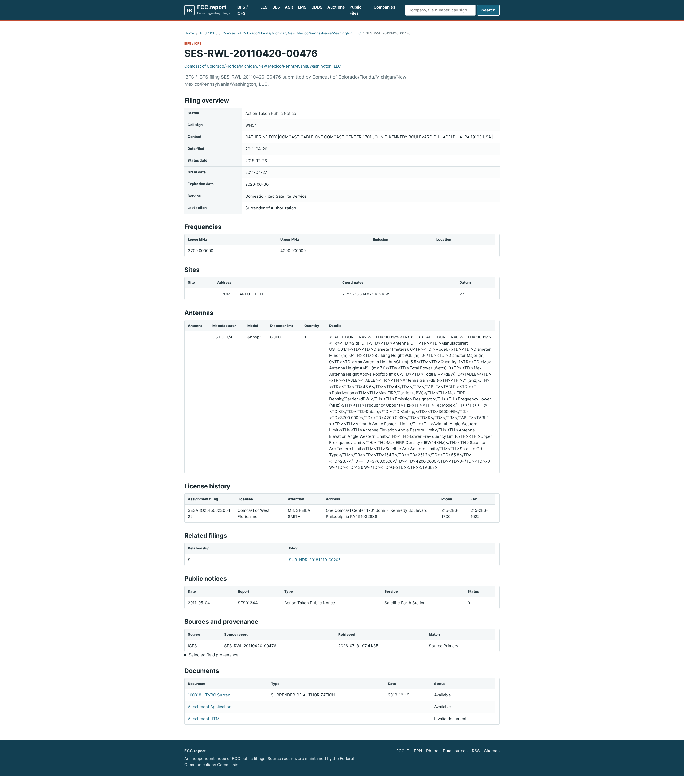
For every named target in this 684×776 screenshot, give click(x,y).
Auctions (336, 7)
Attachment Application (209, 706)
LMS (302, 7)
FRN (418, 750)
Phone (432, 750)
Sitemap (492, 750)
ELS (263, 7)
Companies (384, 7)
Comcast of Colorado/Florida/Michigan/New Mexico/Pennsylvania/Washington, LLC (292, 33)
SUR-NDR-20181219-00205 (315, 559)
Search (488, 10)
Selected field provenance (213, 654)
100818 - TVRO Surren (209, 694)
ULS (276, 7)
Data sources (455, 750)
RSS (476, 750)
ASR (289, 7)
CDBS (316, 7)
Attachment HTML (204, 718)
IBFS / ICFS (242, 10)
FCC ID (403, 750)
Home (189, 33)
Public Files (355, 10)
